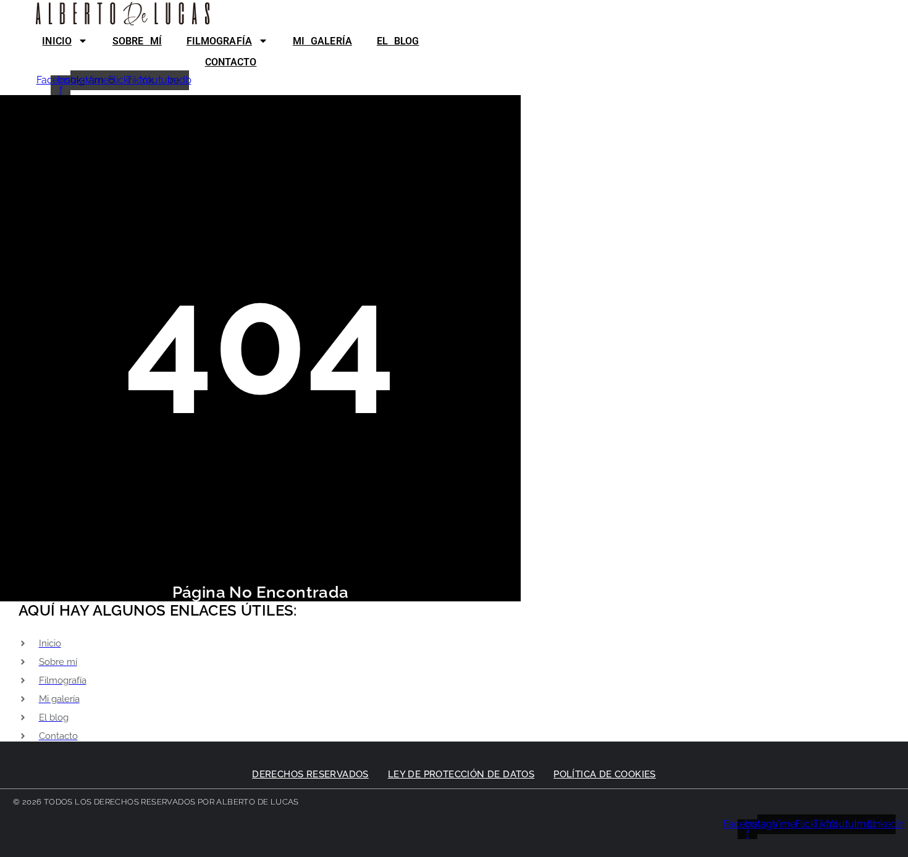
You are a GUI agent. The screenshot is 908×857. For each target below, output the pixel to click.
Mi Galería (322, 41)
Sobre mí (137, 41)
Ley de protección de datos (461, 774)
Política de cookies (604, 774)
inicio (57, 41)
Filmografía (219, 41)
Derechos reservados (310, 774)
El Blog (398, 41)
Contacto (231, 62)
